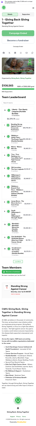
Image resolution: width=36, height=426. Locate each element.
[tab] (10, 14)
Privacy (18, 416)
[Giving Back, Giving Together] (3, 7)
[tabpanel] (18, 204)
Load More (18, 261)
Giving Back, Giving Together (21, 78)
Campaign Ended (18, 33)
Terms (24, 416)
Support (12, 416)
